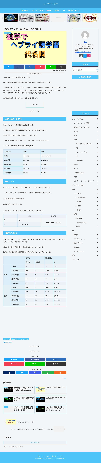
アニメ (86, 168)
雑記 (85, 255)
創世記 (87, 210)
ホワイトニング (86, 251)
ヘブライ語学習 (20, 339)
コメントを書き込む (35, 442)
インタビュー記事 (85, 185)
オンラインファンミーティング (86, 181)
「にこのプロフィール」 (83, 52)
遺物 (86, 135)
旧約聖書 (86, 206)
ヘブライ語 (7, 339)
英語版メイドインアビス (86, 127)
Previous (2, 18)
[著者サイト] (9, 372)
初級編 (13, 339)
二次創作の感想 (86, 173)
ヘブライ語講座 (8, 342)
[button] (96, 70)
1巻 (86, 156)
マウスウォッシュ (86, 239)
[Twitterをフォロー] (22, 372)
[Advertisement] (34, 326)
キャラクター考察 (86, 152)
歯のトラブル (86, 243)
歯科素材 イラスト (57, 456)
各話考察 (87, 160)
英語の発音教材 (87, 222)
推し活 (86, 131)
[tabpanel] (11, 17)
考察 (86, 177)
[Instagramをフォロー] (35, 372)
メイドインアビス (85, 119)
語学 (28, 339)
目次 (33, 104)
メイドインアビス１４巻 (86, 144)
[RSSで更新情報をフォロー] (60, 372)
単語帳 (86, 226)
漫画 (86, 140)
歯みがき (86, 247)
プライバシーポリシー (44, 456)
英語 (86, 214)
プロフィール (85, 259)
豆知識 (86, 235)
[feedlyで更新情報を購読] (48, 372)
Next (99, 18)
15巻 (86, 148)
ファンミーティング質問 (86, 123)
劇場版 (86, 164)
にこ (85, 42)
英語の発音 (86, 218)
